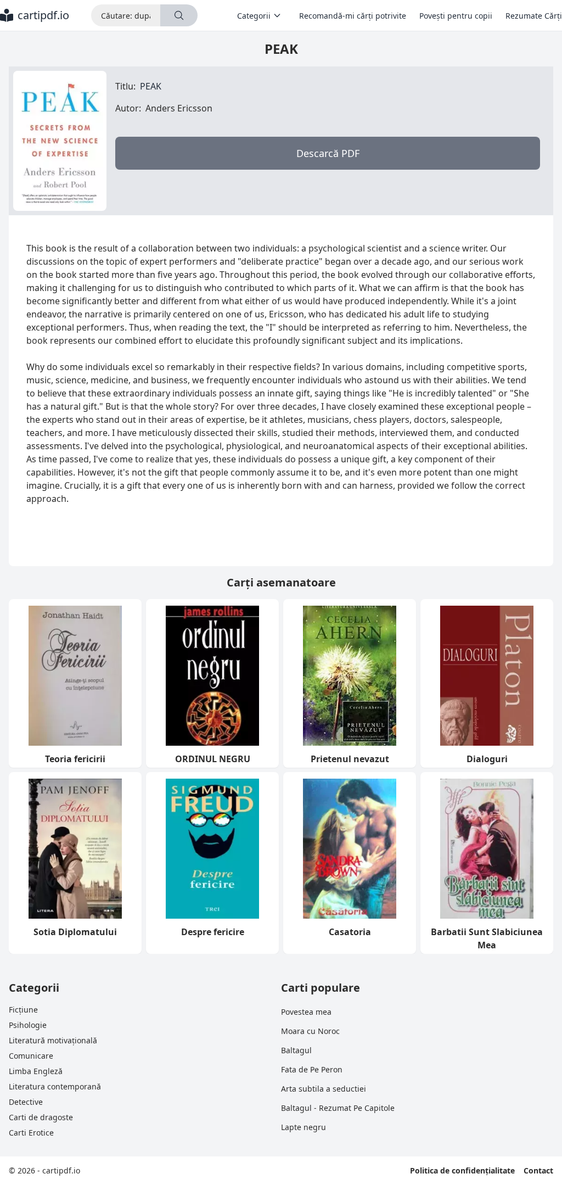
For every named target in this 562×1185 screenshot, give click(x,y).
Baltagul (296, 1050)
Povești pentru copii (455, 15)
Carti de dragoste (41, 1117)
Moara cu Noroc (310, 1031)
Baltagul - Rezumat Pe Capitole (338, 1108)
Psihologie (28, 1025)
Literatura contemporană (55, 1086)
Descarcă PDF (327, 153)
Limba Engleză (36, 1071)
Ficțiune (23, 1009)
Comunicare (31, 1055)
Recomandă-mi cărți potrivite (352, 15)
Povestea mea (306, 1012)
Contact (538, 1170)
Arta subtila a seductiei (323, 1088)
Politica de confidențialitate (462, 1170)
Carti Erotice (31, 1132)
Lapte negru (303, 1127)
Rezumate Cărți (533, 15)
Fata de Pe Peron (311, 1069)
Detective (26, 1102)
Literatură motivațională (53, 1040)
